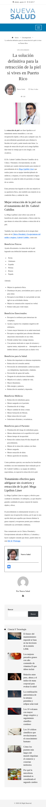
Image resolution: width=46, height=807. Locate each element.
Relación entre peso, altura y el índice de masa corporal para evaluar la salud (30, 680)
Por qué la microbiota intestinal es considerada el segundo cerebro (30, 776)
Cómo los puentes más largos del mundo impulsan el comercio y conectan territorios (30, 756)
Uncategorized (23, 50)
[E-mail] (8, 567)
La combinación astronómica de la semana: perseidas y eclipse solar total (30, 698)
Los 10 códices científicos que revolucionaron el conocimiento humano (30, 735)
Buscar (10, 609)
